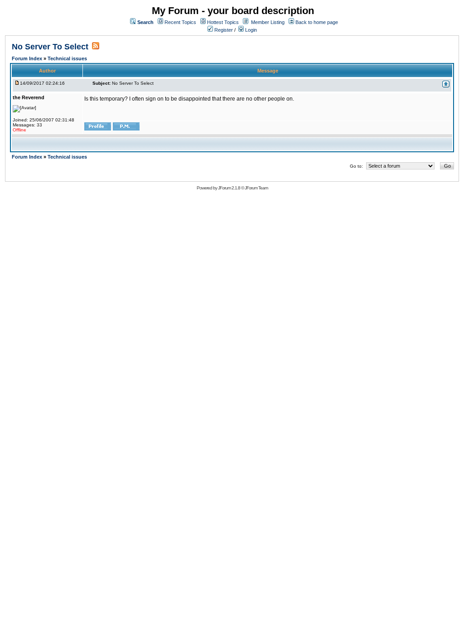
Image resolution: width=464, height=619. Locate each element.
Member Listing (268, 22)
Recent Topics (180, 22)
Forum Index (28, 58)
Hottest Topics (223, 22)
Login (250, 30)
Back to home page (316, 22)
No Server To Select (50, 46)
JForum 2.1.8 (229, 187)
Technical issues (67, 58)
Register (223, 30)
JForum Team (256, 187)
